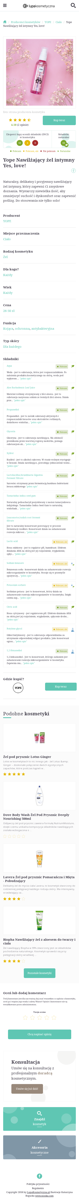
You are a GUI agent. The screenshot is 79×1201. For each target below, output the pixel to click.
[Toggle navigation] (5, 6)
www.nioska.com (44, 1195)
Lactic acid (12, 541)
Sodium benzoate (15, 563)
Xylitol (10, 453)
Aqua (9, 365)
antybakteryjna (42, 328)
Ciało (7, 239)
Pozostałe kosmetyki (40, 973)
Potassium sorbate (16, 585)
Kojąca (8, 328)
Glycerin (11, 431)
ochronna (22, 328)
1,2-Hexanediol (14, 650)
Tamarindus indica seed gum (21, 495)
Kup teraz (59, 120)
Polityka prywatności (38, 1183)
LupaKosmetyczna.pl (38, 1192)
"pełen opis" (26, 378)
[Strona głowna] (6, 22)
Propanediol (13, 409)
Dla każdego (12, 346)
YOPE (7, 221)
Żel (5, 257)
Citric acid (12, 606)
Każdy (7, 275)
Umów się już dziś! (27, 1089)
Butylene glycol (14, 628)
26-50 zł (9, 311)
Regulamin (38, 1188)
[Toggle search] (73, 5)
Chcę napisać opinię (39, 1034)
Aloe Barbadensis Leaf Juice (21, 387)
